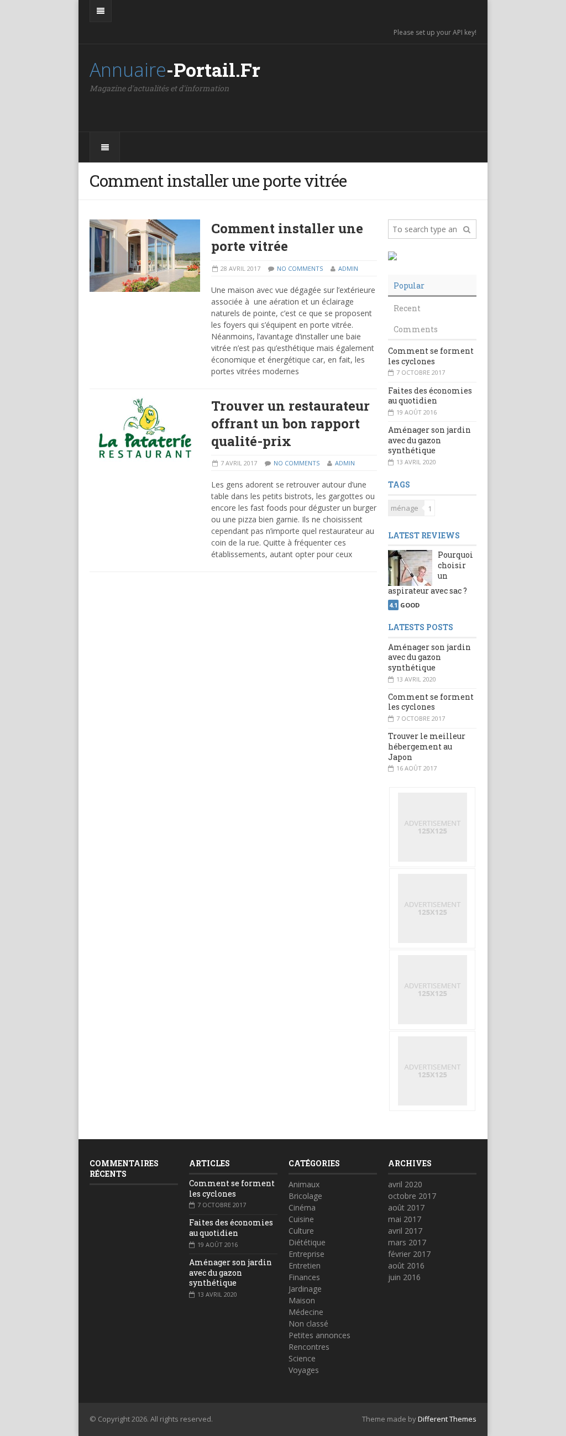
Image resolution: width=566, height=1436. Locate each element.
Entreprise (306, 1254)
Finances (304, 1277)
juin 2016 (404, 1277)
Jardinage (305, 1288)
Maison (302, 1300)
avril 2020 (405, 1184)
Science (302, 1358)
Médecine (306, 1312)
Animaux (304, 1184)
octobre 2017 (412, 1196)
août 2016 (406, 1265)
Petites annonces (319, 1335)
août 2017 (406, 1207)
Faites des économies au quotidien (430, 395)
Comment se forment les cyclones (431, 355)
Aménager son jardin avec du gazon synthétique (429, 439)
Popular (409, 285)
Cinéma (302, 1207)
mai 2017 (404, 1219)
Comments (416, 329)
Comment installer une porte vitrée (287, 237)
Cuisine (301, 1219)
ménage (404, 508)
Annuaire (175, 69)
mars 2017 (407, 1242)
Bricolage (305, 1196)
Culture (301, 1230)
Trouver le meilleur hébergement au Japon (426, 746)
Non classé (308, 1323)
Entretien (305, 1265)
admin (348, 268)
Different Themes (447, 1419)
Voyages (304, 1370)
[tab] (432, 286)
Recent (407, 308)
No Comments (300, 268)
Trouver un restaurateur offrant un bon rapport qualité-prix (290, 423)
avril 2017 (405, 1230)
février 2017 (409, 1254)
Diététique (307, 1242)
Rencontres (309, 1346)
